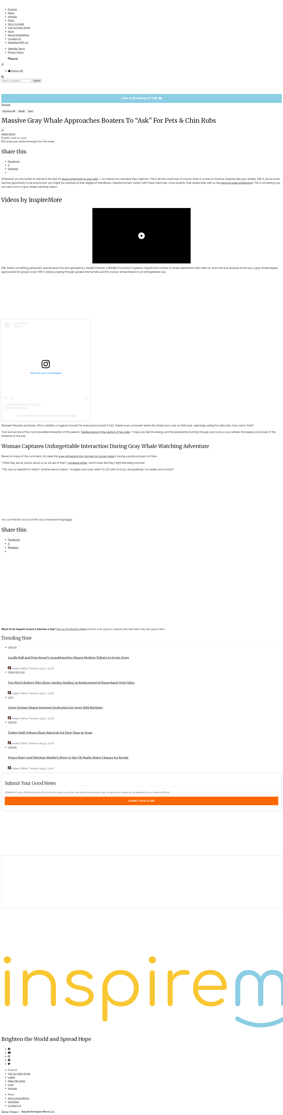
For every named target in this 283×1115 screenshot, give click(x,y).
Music (11, 20)
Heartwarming (8, 111)
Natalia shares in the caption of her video (105, 432)
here (68, 519)
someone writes (77, 462)
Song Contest (16, 24)
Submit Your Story (141, 800)
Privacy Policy (16, 52)
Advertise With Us (18, 42)
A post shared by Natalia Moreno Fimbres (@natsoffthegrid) (46, 415)
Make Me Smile (16, 672)
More (11, 31)
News (11, 12)
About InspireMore (18, 35)
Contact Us (14, 38)
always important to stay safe (80, 178)
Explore (12, 9)
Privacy (14, 1111)
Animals (12, 16)
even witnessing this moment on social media (86, 456)
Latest (11, 1077)
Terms (4, 1111)
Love (10, 697)
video (30, 111)
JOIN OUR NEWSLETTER (141, 98)
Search (14, 58)
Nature (21, 111)
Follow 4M (16, 70)
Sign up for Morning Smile (71, 629)
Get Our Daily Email (19, 27)
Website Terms (16, 48)
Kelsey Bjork (8, 134)
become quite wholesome (237, 182)
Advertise (13, 1101)
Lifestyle (12, 647)
